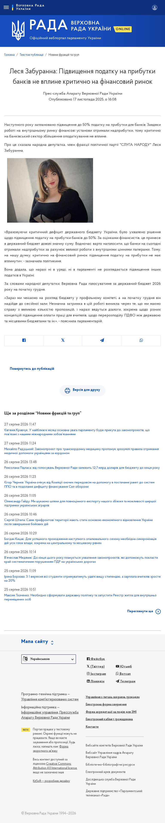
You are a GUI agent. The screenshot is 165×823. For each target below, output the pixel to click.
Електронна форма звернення (106, 704)
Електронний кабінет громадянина (109, 719)
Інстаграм (98, 674)
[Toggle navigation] (6, 7)
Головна (9, 55)
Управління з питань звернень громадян (112, 697)
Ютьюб (125, 666)
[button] (48, 659)
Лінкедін (97, 681)
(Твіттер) (97, 666)
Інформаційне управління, (40, 712)
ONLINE (123, 29)
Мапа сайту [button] (34, 641)
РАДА (49, 26)
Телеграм (127, 681)
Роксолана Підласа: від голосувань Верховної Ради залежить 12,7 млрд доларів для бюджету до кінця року (82, 468)
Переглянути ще (140, 611)
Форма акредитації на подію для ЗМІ (111, 712)
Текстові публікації (31, 55)
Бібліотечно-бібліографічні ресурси (110, 764)
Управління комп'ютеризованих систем (49, 699)
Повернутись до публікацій (32, 369)
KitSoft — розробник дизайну (51, 781)
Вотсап (125, 674)
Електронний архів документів (106, 772)
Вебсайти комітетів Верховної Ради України (114, 745)
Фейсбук (97, 659)
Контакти (92, 727)
